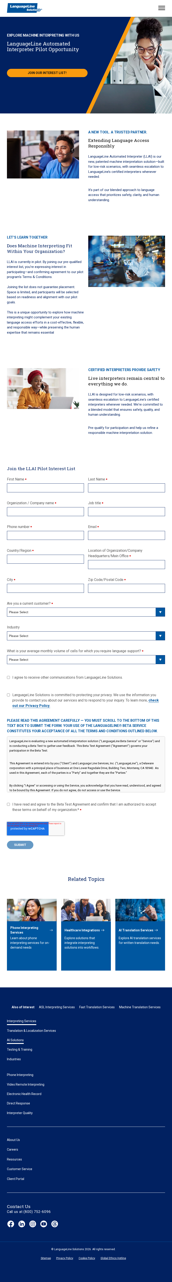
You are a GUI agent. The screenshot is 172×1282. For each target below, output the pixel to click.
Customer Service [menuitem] (19, 1169)
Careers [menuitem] (12, 1149)
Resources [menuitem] (14, 1159)
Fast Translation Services (97, 1007)
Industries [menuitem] (14, 1059)
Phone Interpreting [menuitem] (20, 1075)
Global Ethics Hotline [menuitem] (113, 1258)
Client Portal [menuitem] (15, 1179)
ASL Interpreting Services (57, 1007)
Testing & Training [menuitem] (19, 1049)
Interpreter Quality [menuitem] (20, 1113)
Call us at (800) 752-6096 (29, 1212)
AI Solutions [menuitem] (15, 1040)
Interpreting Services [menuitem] (21, 1021)
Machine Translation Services (140, 1007)
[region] (86, 764)
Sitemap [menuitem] (46, 1258)
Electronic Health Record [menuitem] (24, 1094)
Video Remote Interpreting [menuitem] (25, 1084)
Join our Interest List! (47, 73)
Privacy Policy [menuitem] (64, 1258)
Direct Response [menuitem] (18, 1103)
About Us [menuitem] (13, 1140)
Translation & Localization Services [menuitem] (31, 1030)
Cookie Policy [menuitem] (87, 1258)
